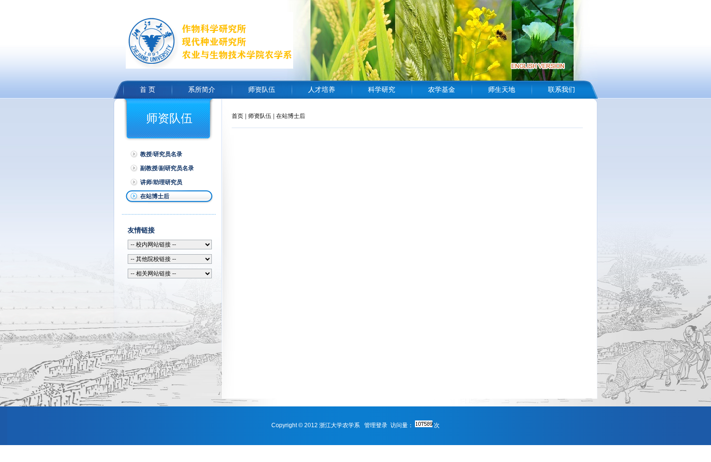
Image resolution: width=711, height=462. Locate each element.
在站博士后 (154, 196)
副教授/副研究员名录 (167, 168)
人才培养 (321, 89)
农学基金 (441, 89)
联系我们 (561, 89)
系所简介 (201, 89)
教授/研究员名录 (161, 154)
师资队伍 (261, 89)
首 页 (147, 89)
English (538, 66)
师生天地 (501, 89)
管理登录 (375, 425)
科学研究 (381, 89)
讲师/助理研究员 (161, 182)
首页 (237, 116)
